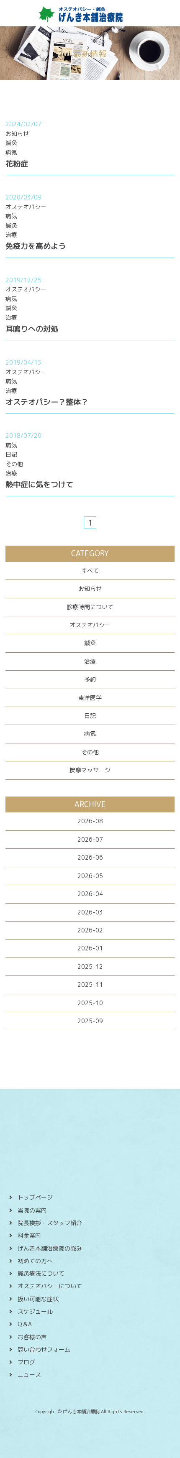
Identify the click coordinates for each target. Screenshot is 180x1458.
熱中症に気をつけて (39, 484)
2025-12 (90, 966)
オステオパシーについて (50, 1286)
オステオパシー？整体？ (46, 402)
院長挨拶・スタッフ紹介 (50, 1223)
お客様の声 (32, 1337)
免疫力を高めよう (35, 246)
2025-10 (90, 1003)
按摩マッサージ (90, 770)
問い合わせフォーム (44, 1349)
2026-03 (90, 912)
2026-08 (90, 821)
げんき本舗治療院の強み (50, 1248)
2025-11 (90, 984)
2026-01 (90, 948)
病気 (90, 734)
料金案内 (29, 1235)
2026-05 (90, 876)
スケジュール (35, 1311)
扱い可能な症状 (38, 1299)
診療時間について (90, 607)
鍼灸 (90, 643)
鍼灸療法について (41, 1273)
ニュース (29, 1375)
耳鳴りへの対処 (31, 329)
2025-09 (90, 1021)
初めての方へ (35, 1261)
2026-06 (90, 857)
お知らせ (90, 588)
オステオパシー (90, 625)
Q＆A (25, 1324)
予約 (90, 679)
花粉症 (16, 163)
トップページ (35, 1197)
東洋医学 (90, 698)
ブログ (26, 1362)
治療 (90, 661)
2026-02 (90, 930)
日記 (90, 716)
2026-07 (90, 839)
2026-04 (90, 894)
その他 (90, 752)
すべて (90, 571)
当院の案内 (32, 1210)
